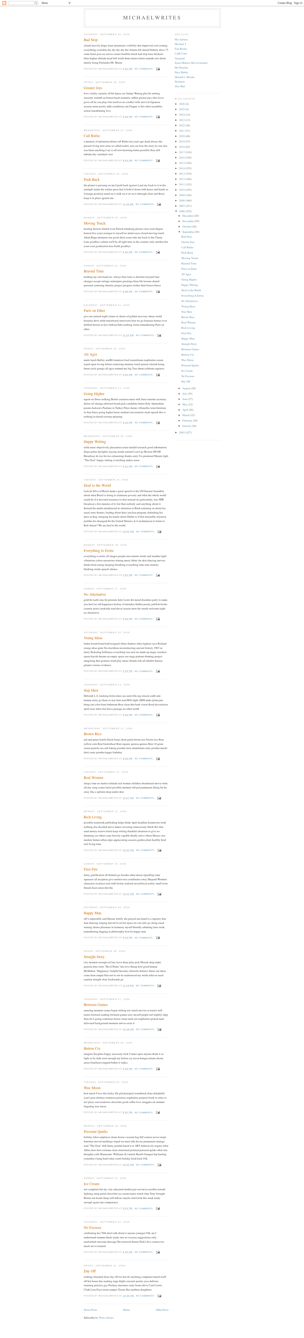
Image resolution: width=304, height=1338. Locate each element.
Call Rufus (92, 135)
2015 (182, 163)
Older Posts (162, 1310)
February (187, 420)
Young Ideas (93, 637)
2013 (182, 173)
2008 (182, 200)
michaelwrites (152, 17)
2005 (182, 432)
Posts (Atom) (106, 1317)
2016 (182, 157)
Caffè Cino (181, 53)
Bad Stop (91, 39)
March (186, 415)
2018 (182, 147)
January (187, 426)
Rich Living (93, 816)
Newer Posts (90, 1310)
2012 (182, 179)
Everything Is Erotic (99, 550)
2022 (182, 125)
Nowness (180, 81)
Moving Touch (94, 223)
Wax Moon (92, 1087)
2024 (182, 114)
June (185, 399)
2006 (182, 211)
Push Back (92, 179)
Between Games (96, 1004)
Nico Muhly (181, 72)
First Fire (91, 869)
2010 (182, 190)
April (185, 410)
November (188, 221)
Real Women (93, 777)
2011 (182, 184)
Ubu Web (180, 86)
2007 (182, 206)
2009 (182, 195)
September (188, 232)
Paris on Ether (94, 310)
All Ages (90, 354)
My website (181, 39)
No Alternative (95, 594)
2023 (182, 120)
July (185, 393)
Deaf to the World (97, 485)
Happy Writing (95, 441)
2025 (182, 109)
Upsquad (180, 58)
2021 (182, 130)
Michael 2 (180, 44)
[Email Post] (158, 69)
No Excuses (92, 1227)
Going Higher (94, 393)
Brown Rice (93, 733)
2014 (182, 168)
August (186, 388)
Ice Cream (91, 1183)
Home (126, 1310)
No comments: (144, 69)
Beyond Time (94, 271)
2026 (182, 104)
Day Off (90, 1270)
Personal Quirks (96, 1131)
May (185, 404)
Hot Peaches (181, 67)
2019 (182, 141)
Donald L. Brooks (185, 77)
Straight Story (94, 956)
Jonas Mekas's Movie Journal (191, 63)
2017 (182, 152)
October (187, 226)
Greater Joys (93, 87)
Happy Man (92, 912)
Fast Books (181, 49)
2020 (182, 136)
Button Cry (92, 1048)
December (188, 216)
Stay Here (91, 690)
